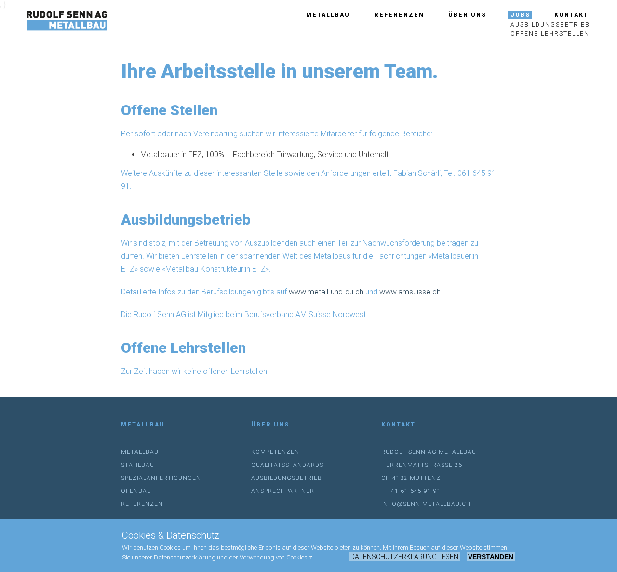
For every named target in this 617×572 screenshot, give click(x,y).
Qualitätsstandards (287, 465)
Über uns (467, 15)
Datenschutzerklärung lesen (404, 556)
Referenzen (399, 15)
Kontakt (571, 15)
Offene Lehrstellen (550, 33)
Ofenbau (136, 491)
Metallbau (328, 15)
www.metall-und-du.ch (326, 291)
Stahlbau (137, 465)
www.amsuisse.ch (410, 291)
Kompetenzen (275, 452)
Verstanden (490, 556)
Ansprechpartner (282, 491)
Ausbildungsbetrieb (550, 24)
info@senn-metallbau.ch (426, 504)
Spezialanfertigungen (161, 478)
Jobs (520, 15)
